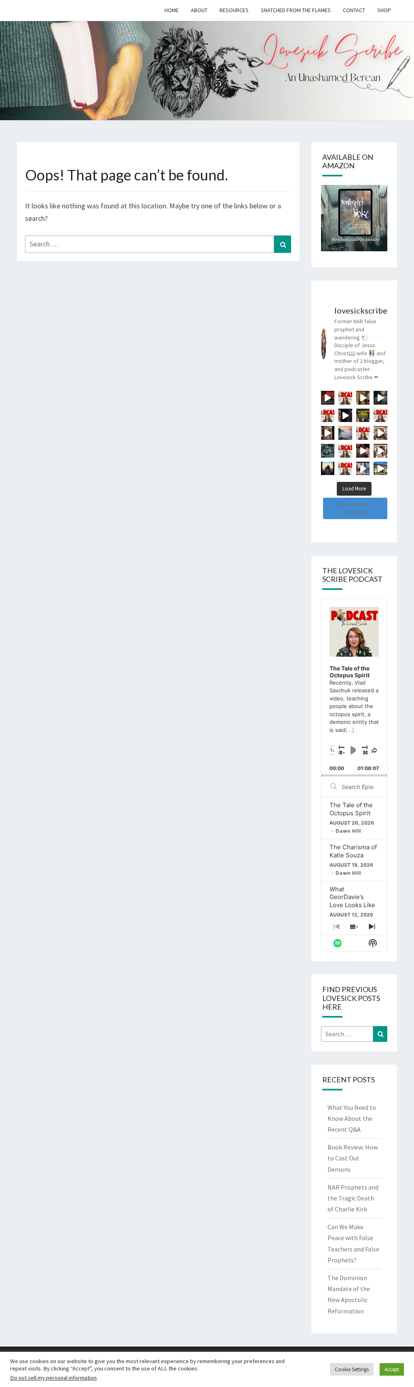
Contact (354, 10)
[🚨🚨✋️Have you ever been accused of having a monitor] (363, 468)
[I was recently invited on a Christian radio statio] (363, 415)
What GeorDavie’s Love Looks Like (352, 897)
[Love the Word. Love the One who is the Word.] (345, 433)
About (199, 10)
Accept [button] (391, 1369)
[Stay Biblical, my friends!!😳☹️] (363, 451)
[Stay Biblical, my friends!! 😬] (328, 398)
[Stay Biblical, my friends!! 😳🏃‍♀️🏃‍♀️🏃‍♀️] (380, 468)
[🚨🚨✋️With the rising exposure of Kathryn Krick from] (328, 433)
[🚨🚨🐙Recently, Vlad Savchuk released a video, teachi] (345, 398)
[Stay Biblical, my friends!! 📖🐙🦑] (380, 398)
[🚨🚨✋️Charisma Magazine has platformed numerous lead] (363, 398)
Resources (234, 10)
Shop (384, 10)
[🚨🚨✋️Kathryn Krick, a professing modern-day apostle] (380, 433)
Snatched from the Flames (296, 10)
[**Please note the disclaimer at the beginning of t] (345, 415)
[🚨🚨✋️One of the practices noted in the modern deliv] (380, 451)
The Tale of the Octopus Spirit (351, 809)
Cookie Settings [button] (352, 1369)
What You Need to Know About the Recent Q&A (351, 1118)
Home (172, 10)
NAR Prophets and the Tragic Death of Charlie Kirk (352, 1198)
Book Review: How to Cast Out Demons (352, 1158)
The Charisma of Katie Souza (353, 851)
